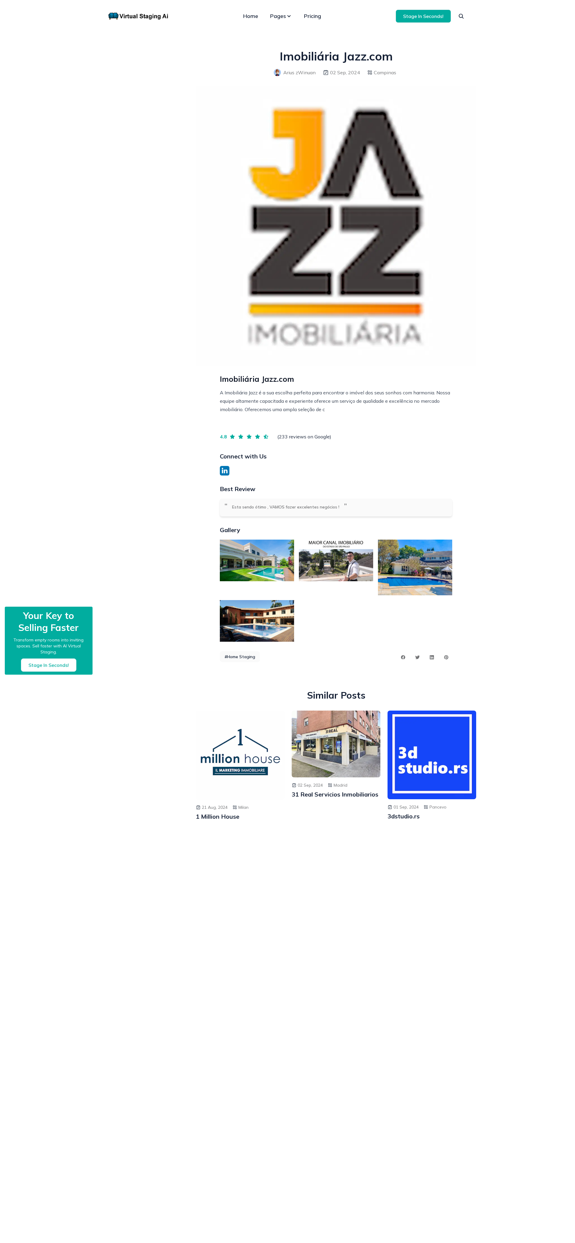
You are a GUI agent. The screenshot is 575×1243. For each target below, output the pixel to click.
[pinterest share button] (446, 657)
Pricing (312, 16)
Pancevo (438, 807)
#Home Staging (240, 656)
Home (250, 16)
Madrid (340, 785)
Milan (243, 807)
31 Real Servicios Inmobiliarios (335, 794)
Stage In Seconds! (423, 16)
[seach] (461, 16)
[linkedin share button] (432, 657)
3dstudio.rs (404, 816)
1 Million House (217, 816)
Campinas (385, 72)
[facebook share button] (403, 657)
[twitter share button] (417, 657)
